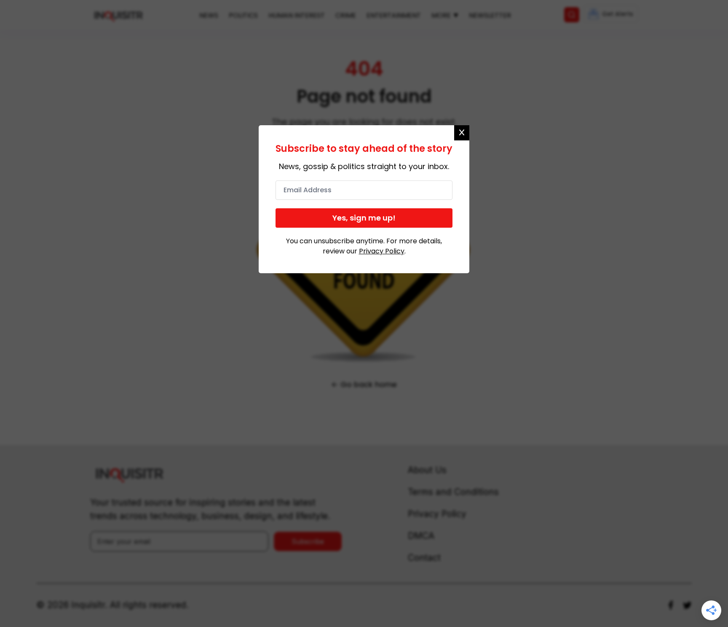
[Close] (461, 132)
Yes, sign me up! (364, 218)
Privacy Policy (381, 251)
